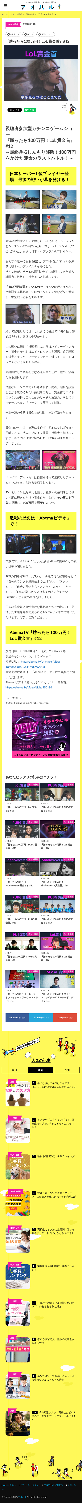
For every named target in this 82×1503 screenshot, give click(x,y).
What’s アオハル (10, 1485)
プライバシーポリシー (30, 1485)
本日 (14, 1070)
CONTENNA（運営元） (54, 1485)
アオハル (22, 1497)
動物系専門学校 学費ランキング (54, 1156)
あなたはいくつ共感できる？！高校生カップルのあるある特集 (53, 1377)
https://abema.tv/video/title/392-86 (29, 687)
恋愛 (12, 1082)
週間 (40, 1070)
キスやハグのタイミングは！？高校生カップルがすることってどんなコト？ (53, 1123)
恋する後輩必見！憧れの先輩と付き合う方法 (53, 1341)
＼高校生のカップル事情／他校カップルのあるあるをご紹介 (53, 1304)
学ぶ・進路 (14, 1155)
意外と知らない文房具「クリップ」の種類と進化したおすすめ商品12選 (54, 1194)
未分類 (14, 1307)
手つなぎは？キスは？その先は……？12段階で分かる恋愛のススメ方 (54, 1085)
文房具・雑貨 (15, 1191)
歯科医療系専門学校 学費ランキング (53, 1268)
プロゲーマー (47, 34)
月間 (67, 1070)
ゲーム (30, 34)
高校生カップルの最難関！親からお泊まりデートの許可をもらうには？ (53, 1231)
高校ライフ (14, 1124)
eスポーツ (14, 34)
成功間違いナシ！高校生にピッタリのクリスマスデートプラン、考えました (54, 1416)
